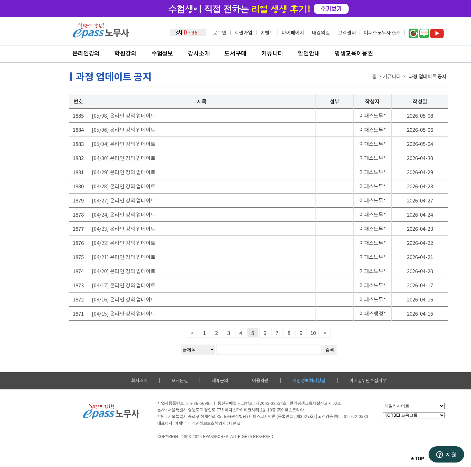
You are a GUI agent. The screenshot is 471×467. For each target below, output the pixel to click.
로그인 (220, 32)
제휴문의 (220, 380)
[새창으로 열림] (413, 36)
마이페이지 (293, 32)
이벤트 (267, 32)
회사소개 (139, 380)
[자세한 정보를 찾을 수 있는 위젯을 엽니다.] (446, 455)
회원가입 (243, 32)
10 (313, 332)
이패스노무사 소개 (382, 32)
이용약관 (260, 380)
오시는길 (179, 380)
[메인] (101, 36)
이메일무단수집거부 (368, 380)
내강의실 (321, 32)
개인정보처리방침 (308, 380)
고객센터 (347, 32)
